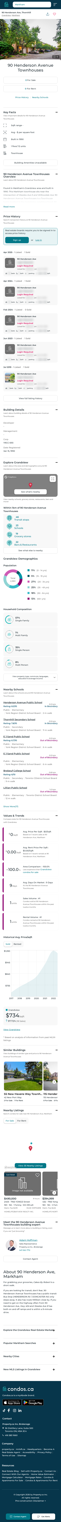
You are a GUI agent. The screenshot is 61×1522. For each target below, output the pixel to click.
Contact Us (50, 1471)
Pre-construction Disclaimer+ (30, 1501)
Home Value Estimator (42, 1474)
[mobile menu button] (56, 4)
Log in (38, 240)
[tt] (4, 1410)
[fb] (10, 1410)
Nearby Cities (11, 1356)
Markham (16, 15)
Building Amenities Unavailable (30, 162)
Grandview (6, 15)
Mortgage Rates (33, 1477)
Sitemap (21, 1455)
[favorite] (37, 1175)
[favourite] (54, 14)
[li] (20, 1410)
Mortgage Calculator (12, 1477)
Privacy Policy (44, 1452)
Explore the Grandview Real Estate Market (28, 1330)
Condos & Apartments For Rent (41, 1480)
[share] (48, 14)
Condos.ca (7, 1395)
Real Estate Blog (10, 1471)
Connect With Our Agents (15, 1474)
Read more (9, 206)
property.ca (8, 1449)
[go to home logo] (17, 1389)
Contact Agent (30, 1259)
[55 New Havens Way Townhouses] (38, 1065)
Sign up (17, 240)
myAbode (22, 1395)
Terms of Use (8, 1455)
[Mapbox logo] (10, 1167)
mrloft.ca (20, 1449)
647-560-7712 (24, 1250)
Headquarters (34, 1449)
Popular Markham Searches (19, 1343)
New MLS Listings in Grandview (21, 1369)
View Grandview (11, 1029)
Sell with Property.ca (31, 1471)
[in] (15, 1410)
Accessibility (29, 1452)
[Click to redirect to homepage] (6, 4)
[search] (32, 4)
